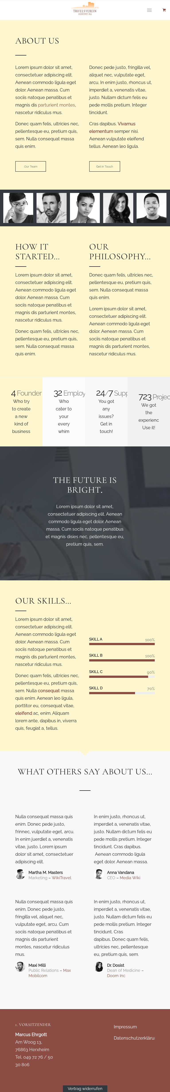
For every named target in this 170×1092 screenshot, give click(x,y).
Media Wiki (130, 877)
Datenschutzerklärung (137, 1038)
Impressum (125, 1026)
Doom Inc (116, 975)
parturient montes (56, 105)
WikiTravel (61, 877)
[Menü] (149, 10)
